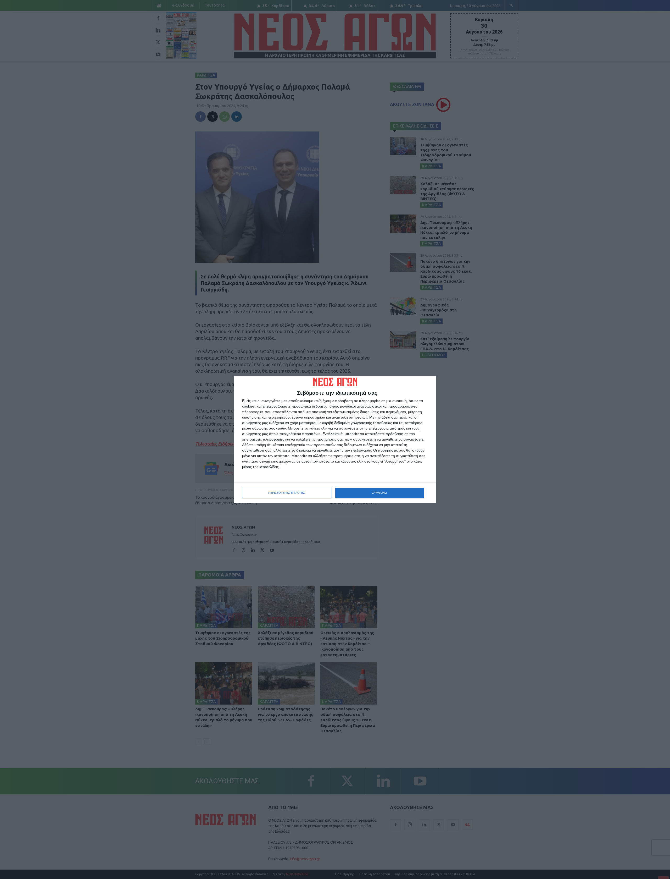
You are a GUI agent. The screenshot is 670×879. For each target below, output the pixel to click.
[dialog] (335, 439)
